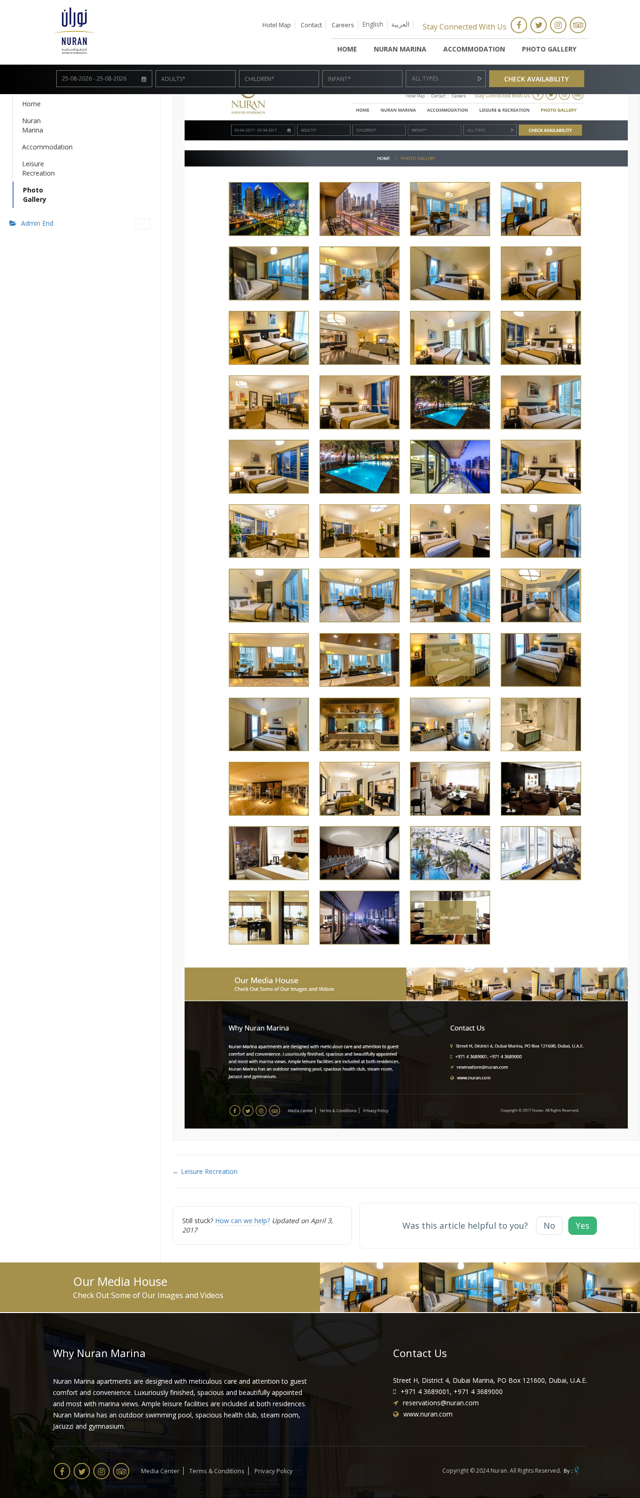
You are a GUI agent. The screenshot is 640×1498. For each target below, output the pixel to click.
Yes (582, 1225)
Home (28, 103)
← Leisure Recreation (205, 1171)
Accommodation (474, 48)
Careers (343, 25)
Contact (311, 25)
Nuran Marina (400, 48)
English (372, 24)
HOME (347, 48)
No (549, 1225)
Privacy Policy (273, 1471)
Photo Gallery (549, 48)
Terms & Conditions (217, 1471)
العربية (400, 24)
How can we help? (242, 1220)
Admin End (37, 223)
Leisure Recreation (28, 168)
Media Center (160, 1471)
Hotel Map (276, 25)
